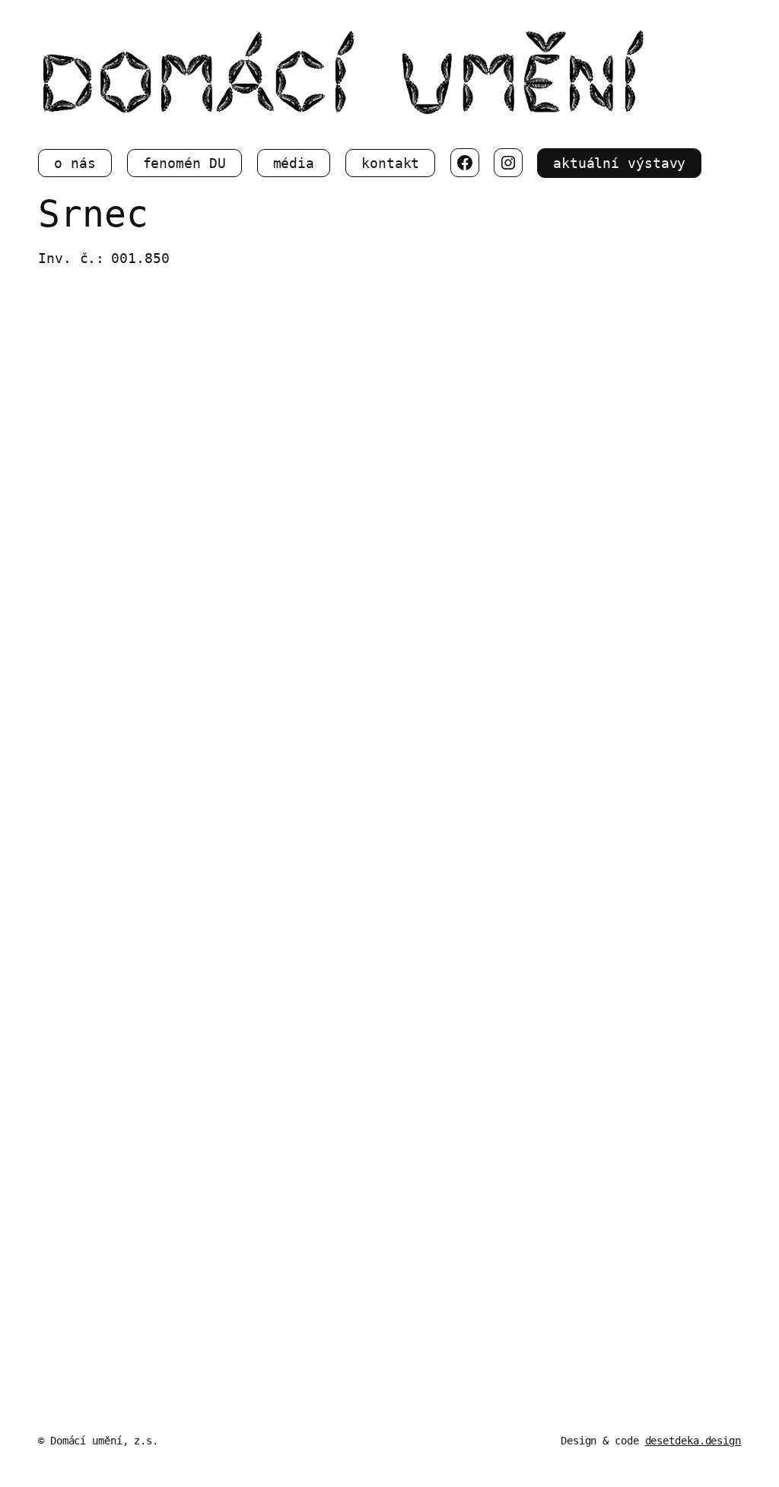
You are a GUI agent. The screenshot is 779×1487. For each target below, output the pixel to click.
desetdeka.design (693, 1441)
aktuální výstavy (619, 163)
